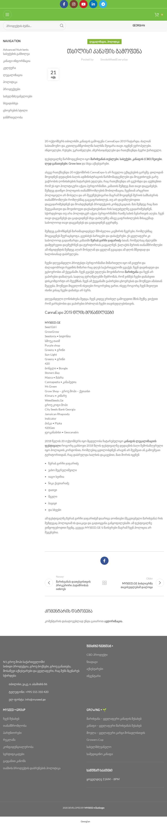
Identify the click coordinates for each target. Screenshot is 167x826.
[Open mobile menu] (7, 14)
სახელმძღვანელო (99, 747)
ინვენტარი (94, 676)
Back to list (104, 583)
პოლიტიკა (113, 41)
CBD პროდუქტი (97, 654)
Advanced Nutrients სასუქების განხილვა (16, 51)
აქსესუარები (95, 668)
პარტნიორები (12, 732)
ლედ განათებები (56, 163)
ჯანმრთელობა (13, 117)
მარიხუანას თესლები (104, 159)
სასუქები (125, 159)
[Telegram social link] (103, 4)
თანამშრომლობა (14, 725)
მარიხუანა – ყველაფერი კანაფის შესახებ (114, 718)
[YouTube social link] (83, 4)
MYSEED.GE (52, 322)
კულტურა (9, 67)
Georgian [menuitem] (85, 821)
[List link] (41, 684)
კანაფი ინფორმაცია (16, 61)
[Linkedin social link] (93, 4)
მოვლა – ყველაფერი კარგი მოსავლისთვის (116, 732)
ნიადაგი (92, 661)
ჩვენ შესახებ (11, 718)
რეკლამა (9, 739)
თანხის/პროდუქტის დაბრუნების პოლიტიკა (31, 768)
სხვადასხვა (10, 103)
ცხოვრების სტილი (15, 110)
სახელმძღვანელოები (17, 96)
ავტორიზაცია (113, 621)
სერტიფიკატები (13, 754)
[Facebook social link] (64, 4)
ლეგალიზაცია (97, 41)
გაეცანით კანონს (14, 761)
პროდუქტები (11, 89)
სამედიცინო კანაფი (100, 754)
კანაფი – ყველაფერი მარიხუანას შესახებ (114, 725)
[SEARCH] (61, 25)
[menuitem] (83, 821)
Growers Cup (95, 739)
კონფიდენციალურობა (18, 747)
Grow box (75, 163)
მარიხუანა (131, 271)
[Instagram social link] (74, 4)
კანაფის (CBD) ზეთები (147, 159)
